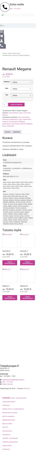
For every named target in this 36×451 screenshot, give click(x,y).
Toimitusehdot (6, 314)
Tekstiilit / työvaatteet (10, 438)
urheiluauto (10, 126)
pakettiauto (6, 124)
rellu (12, 124)
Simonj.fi (27, 388)
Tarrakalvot (6, 434)
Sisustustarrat (7, 431)
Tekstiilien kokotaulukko (9, 330)
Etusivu (4, 53)
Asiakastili (4, 360)
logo (20, 119)
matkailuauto (13, 121)
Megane (22, 121)
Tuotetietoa (5, 340)
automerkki (25, 117)
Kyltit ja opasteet (8, 416)
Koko (6, 88)
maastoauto (27, 119)
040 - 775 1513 (15, 9)
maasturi (5, 121)
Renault (15, 55)
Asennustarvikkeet (8, 402)
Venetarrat (6, 449)
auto (19, 117)
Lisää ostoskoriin (16, 104)
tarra (4, 126)
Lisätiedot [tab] (16, 132)
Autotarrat (27, 113)
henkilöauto (14, 119)
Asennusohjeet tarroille (9, 335)
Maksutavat (5, 320)
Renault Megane (26, 124)
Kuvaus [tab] (7, 132)
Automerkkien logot (16, 113)
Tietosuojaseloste (7, 325)
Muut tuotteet (7, 423)
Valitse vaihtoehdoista (10, 262)
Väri (6, 94)
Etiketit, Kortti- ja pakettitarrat (13, 409)
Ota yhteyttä (5, 350)
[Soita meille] (5, 7)
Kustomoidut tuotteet (9, 413)
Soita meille (17, 4)
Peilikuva (7, 81)
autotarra (5, 119)
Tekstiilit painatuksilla (9, 442)
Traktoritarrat (7, 445)
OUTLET (5, 427)
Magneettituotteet (8, 420)
